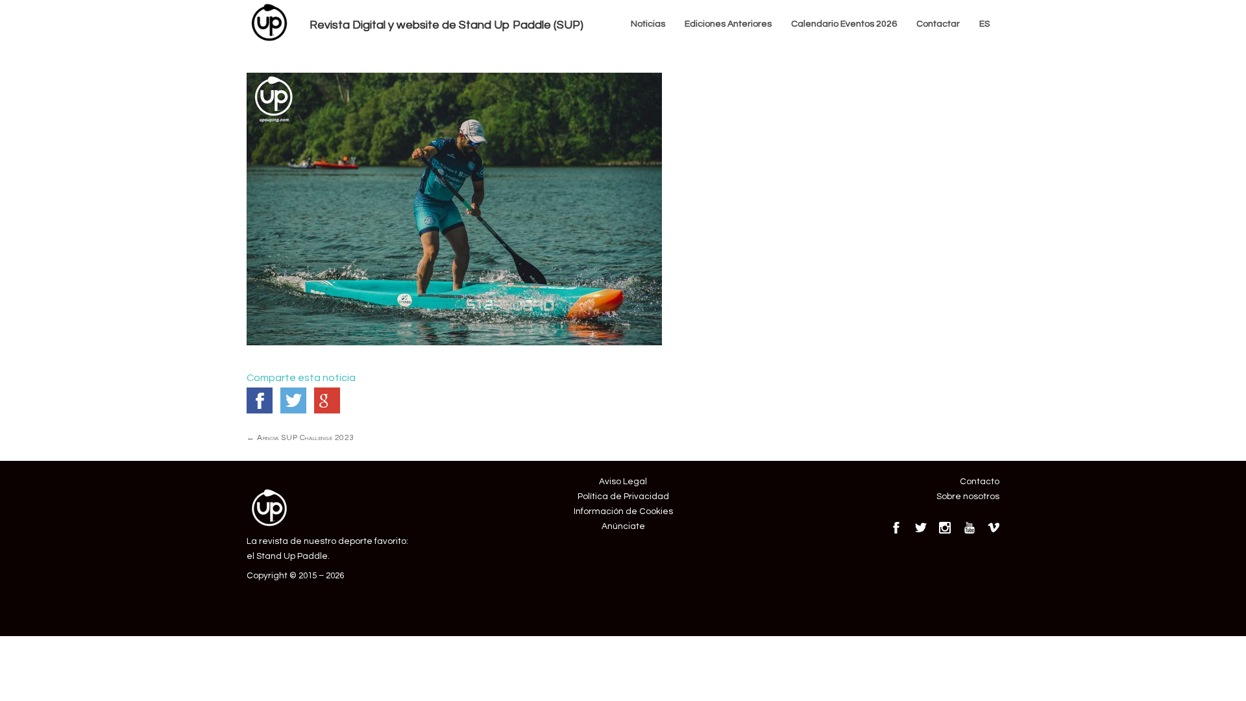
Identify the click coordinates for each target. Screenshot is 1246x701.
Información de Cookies (623, 511)
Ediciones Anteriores (728, 24)
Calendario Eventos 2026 (844, 24)
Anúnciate (623, 526)
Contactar (938, 24)
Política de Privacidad (623, 496)
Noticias (648, 24)
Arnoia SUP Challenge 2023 (300, 437)
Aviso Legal (623, 481)
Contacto (979, 481)
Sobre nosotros (967, 496)
